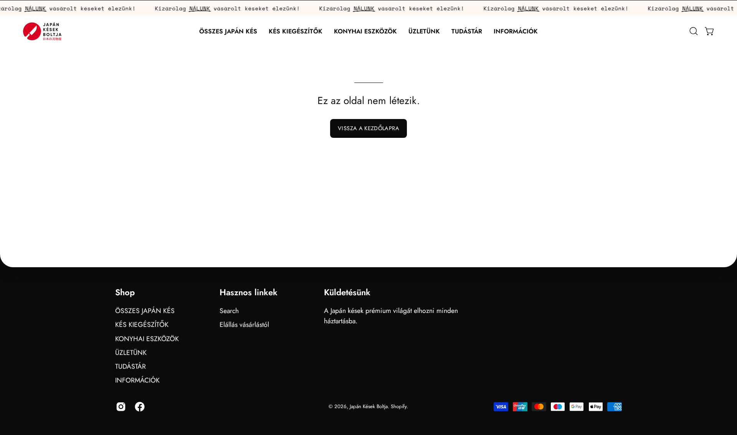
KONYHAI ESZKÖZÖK (147, 338)
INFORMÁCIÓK (137, 380)
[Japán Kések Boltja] (42, 31)
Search (229, 311)
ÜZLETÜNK (131, 352)
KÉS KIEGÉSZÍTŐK (142, 324)
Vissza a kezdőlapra (368, 128)
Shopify (399, 406)
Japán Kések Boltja (369, 406)
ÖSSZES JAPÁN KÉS (145, 311)
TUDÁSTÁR (130, 366)
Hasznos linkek (249, 292)
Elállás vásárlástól (244, 324)
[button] (295, 31)
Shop (125, 292)
